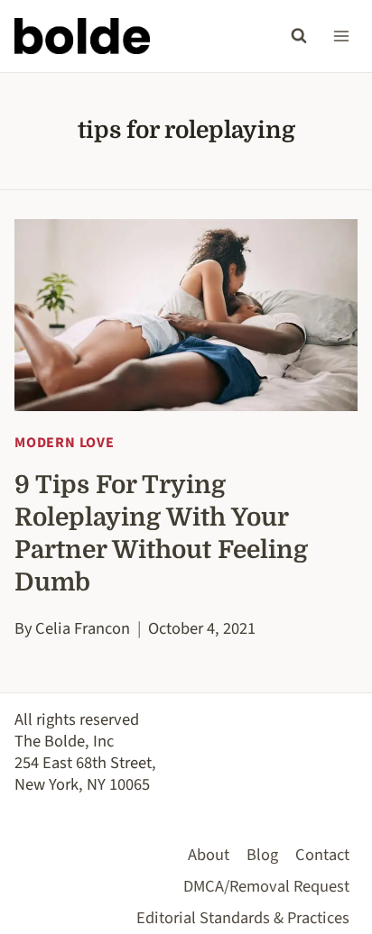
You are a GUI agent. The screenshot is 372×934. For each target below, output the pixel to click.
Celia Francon (82, 628)
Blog (262, 854)
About (208, 854)
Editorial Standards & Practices (242, 917)
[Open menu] (341, 36)
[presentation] (186, 315)
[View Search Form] (299, 36)
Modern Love (64, 443)
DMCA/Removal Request (266, 886)
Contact (322, 854)
